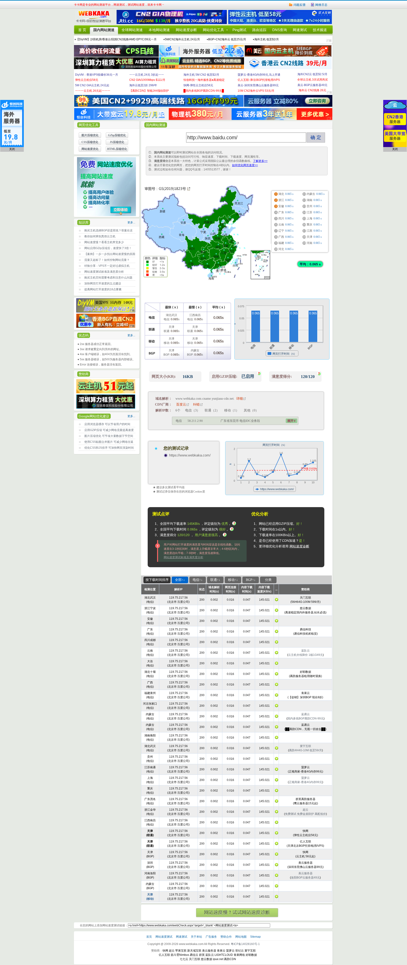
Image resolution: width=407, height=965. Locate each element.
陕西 (208, 238)
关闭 (12, 149)
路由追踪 (259, 30)
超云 (172, 950)
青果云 (221, 950)
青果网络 (239, 955)
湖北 (218, 247)
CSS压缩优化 (89, 142)
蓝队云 (209, 955)
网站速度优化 (89, 149)
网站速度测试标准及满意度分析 (104, 271)
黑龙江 (239, 203)
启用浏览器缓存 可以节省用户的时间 (107, 424)
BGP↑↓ (251, 580)
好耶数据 (251, 955)
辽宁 (229, 220)
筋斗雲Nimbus (180, 955)
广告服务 (212, 936)
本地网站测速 (159, 30)
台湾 (235, 265)
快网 (165, 950)
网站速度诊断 (186, 30)
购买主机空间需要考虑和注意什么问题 (108, 277)
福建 (228, 260)
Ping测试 (239, 30)
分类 (268, 580)
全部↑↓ (180, 580)
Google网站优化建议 (94, 416)
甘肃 (183, 222)
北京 (221, 224)
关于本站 (197, 936)
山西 (213, 233)
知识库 (84, 222)
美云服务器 (209, 950)
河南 (217, 238)
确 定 (315, 137)
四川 (192, 248)
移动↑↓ (233, 580)
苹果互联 (181, 950)
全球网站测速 (132, 30)
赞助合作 (226, 936)
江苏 (230, 241)
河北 (220, 229)
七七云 (184, 959)
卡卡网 (95, 17)
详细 (239, 398)
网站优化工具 (213, 30)
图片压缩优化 (89, 135)
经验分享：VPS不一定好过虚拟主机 (107, 265)
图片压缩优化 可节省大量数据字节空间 (108, 436)
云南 (191, 263)
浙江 (231, 251)
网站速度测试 (164, 936)
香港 (222, 270)
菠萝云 (230, 950)
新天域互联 (194, 950)
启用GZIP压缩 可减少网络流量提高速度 (109, 430)
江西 (224, 253)
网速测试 (300, 30)
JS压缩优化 (117, 142)
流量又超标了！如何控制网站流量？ (107, 260)
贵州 (203, 258)
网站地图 (241, 936)
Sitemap (255, 936)
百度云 (181, 404)
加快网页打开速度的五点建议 (102, 283)
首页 (149, 936)
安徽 (225, 245)
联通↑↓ (215, 580)
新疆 (162, 211)
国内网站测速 (103, 30)
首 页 (82, 30)
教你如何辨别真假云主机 (99, 236)
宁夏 (203, 232)
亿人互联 (164, 955)
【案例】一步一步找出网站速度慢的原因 (109, 254)
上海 (234, 246)
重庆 (203, 252)
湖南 (216, 256)
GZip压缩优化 (117, 135)
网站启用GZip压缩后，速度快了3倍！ (108, 248)
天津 (224, 227)
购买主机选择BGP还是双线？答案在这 (108, 230)
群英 (202, 955)
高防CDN (230, 959)
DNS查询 (279, 30)
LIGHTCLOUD (224, 955)
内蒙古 (208, 222)
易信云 (194, 955)
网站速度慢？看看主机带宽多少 (104, 242)
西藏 (161, 237)
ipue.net (218, 959)
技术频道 (320, 30)
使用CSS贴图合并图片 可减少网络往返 (108, 441)
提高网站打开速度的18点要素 (103, 289)
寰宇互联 (250, 950)
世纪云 (239, 950)
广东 (218, 265)
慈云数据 (206, 959)
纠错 (196, 404)
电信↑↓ (198, 580)
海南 (211, 278)
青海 (181, 235)
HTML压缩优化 (117, 149)
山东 (225, 234)
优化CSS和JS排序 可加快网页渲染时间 (109, 447)
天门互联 (194, 959)
